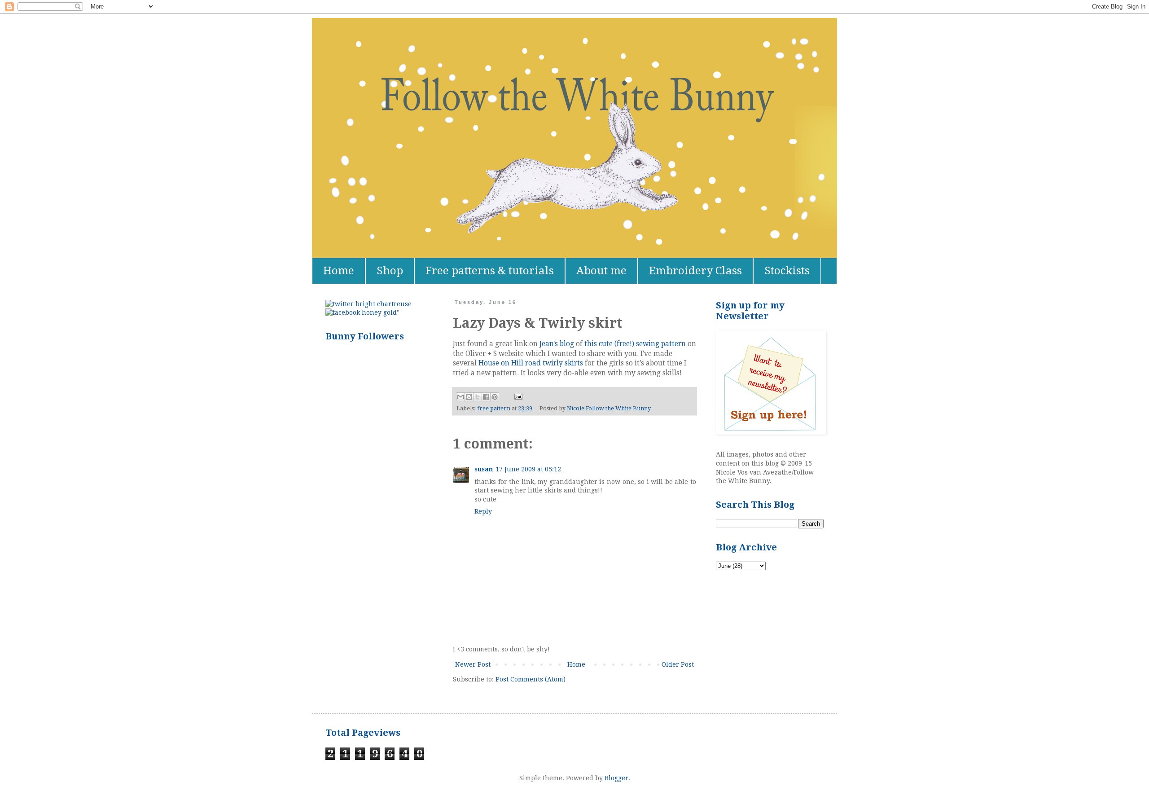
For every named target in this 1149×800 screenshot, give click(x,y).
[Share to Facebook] (486, 396)
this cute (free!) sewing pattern (635, 344)
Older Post (678, 664)
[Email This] (460, 396)
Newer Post (473, 664)
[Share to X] (477, 396)
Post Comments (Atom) (531, 679)
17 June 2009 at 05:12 (528, 469)
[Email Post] (517, 396)
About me (601, 270)
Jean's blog (556, 344)
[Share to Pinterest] (494, 396)
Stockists (787, 270)
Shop (390, 270)
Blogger (616, 778)
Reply (483, 511)
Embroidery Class (695, 270)
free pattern (493, 408)
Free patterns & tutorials (489, 270)
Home (338, 270)
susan (483, 469)
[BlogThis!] (469, 396)
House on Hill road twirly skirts (530, 363)
